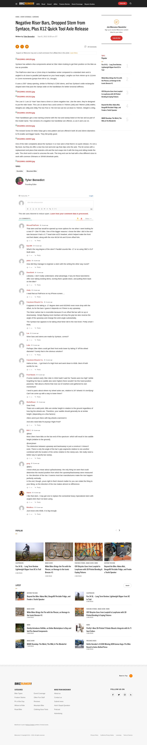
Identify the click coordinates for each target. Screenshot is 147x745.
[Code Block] (47, 209)
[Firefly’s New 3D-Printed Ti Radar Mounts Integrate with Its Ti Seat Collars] (79, 628)
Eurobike (20, 171)
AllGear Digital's (30, 725)
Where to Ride (19, 705)
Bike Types (18, 693)
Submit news (58, 701)
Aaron (29, 492)
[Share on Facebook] (17, 46)
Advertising (58, 713)
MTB (38, 4)
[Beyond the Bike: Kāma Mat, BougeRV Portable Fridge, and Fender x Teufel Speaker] (118, 551)
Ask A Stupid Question (62, 705)
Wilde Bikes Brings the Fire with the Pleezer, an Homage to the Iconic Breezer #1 (112, 80)
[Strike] (36, 209)
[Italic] (30, 209)
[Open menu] (16, 4)
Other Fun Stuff (39, 697)
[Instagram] (124, 694)
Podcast (57, 709)
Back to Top (123, 675)
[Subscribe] (130, 694)
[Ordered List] (39, 209)
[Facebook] (112, 694)
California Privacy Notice (107, 735)
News (96, 563)
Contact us (58, 697)
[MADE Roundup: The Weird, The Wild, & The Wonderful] (20, 643)
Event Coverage (77, 4)
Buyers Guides (90, 4)
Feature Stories (64, 4)
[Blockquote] (44, 209)
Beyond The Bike (109, 563)
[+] (55, 209)
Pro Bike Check (91, 641)
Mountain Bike (32, 171)
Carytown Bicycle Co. (35, 302)
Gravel (49, 4)
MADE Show (49, 563)
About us (57, 693)
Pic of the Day (19, 701)
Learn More (74, 53)
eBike (55, 4)
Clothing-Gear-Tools (41, 709)
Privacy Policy (94, 735)
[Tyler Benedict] (20, 182)
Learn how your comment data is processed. (69, 214)
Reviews (37, 701)
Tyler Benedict (29, 36)
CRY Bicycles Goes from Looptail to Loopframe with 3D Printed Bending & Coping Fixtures (112, 94)
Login (91, 196)
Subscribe (123, 3)
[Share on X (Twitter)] (22, 46)
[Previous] (116, 530)
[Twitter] (118, 694)
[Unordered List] (41, 209)
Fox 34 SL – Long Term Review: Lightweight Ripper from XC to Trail (112, 67)
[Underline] (33, 209)
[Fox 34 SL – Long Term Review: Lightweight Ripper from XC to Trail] (30, 551)
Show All (127, 585)
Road (43, 4)
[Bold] (27, 209)
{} (52, 209)
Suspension (19, 563)
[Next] (119, 530)
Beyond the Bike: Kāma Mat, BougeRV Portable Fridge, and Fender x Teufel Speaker (111, 107)
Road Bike (18, 709)
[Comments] (86, 46)
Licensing (118, 735)
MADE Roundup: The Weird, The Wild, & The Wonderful (46, 644)
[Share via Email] (27, 46)
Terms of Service (128, 735)
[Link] (50, 209)
